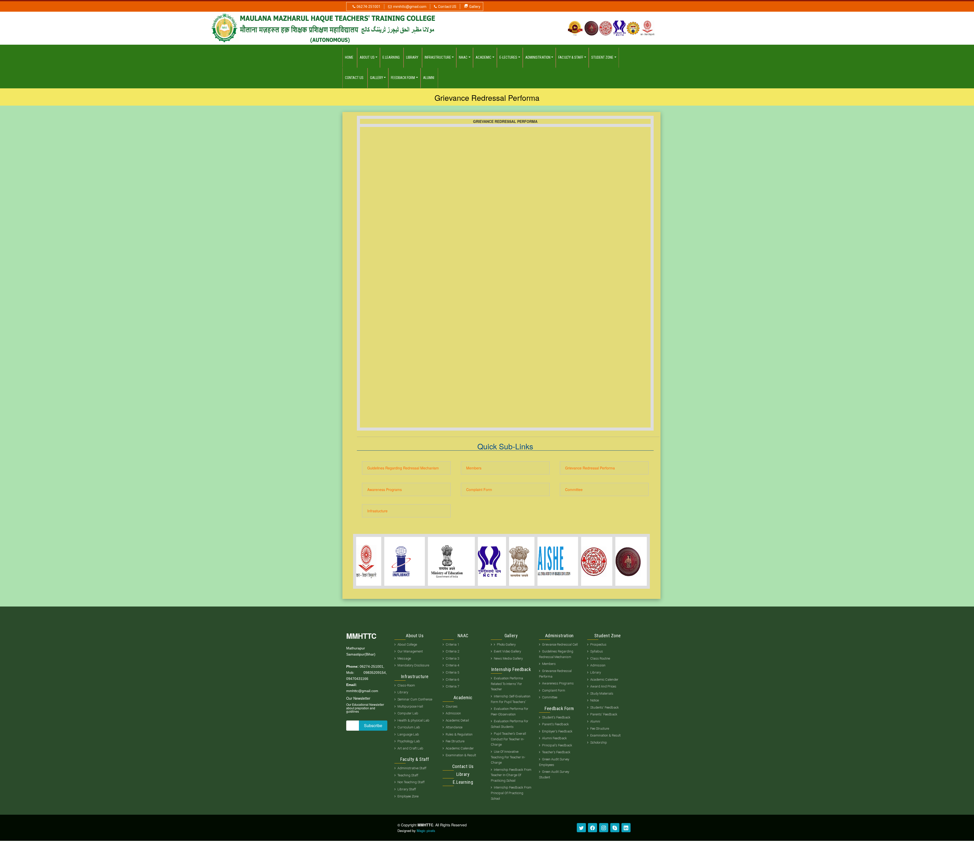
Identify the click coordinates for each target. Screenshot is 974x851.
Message (404, 658)
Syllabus (596, 651)
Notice (594, 700)
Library (412, 57)
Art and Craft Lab (410, 748)
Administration (537, 57)
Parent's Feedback (555, 724)
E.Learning (391, 57)
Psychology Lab (408, 741)
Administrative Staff (411, 768)
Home (349, 57)
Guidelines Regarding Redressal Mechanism (403, 467)
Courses (452, 706)
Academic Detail (457, 720)
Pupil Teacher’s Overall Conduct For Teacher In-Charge (508, 739)
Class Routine (600, 658)
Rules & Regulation (459, 734)
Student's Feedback (556, 717)
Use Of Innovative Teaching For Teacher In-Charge (508, 757)
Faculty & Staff (570, 57)
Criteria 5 (452, 672)
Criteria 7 (452, 686)
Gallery (474, 7)
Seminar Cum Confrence (415, 699)
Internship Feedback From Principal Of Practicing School (511, 792)
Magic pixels (426, 830)
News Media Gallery (508, 658)
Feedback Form (403, 78)
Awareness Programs (384, 489)
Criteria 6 (452, 679)
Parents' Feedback (603, 714)
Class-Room (406, 685)
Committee (574, 489)
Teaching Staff (407, 775)
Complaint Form (479, 489)
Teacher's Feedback (556, 752)
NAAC (463, 57)
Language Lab (408, 734)
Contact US (447, 7)
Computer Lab (407, 713)
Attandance (454, 727)
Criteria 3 (452, 658)
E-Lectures (508, 57)
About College (407, 644)
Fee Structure (455, 741)
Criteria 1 (452, 644)
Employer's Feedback (557, 731)
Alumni (428, 78)
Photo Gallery (506, 644)
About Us (367, 57)
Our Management (410, 651)
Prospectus (598, 644)
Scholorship (598, 742)
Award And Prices (603, 686)
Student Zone (602, 57)
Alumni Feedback (554, 738)
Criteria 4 (452, 665)
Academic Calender (460, 748)
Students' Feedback (604, 707)
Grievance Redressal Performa (590, 467)
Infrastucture (377, 510)
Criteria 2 (452, 651)
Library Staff (406, 789)
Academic (483, 57)
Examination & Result (461, 755)
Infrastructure (438, 57)
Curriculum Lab (408, 727)
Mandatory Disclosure (413, 665)
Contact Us (354, 78)
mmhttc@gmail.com (410, 7)
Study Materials (601, 693)
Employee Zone (408, 796)
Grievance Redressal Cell (560, 644)
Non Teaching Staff (411, 782)
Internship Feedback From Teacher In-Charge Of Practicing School (511, 775)
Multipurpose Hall (410, 706)
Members (473, 467)
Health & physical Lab (413, 720)
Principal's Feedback (557, 745)
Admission (453, 713)
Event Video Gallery (507, 651)
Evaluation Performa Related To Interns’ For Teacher (507, 683)
